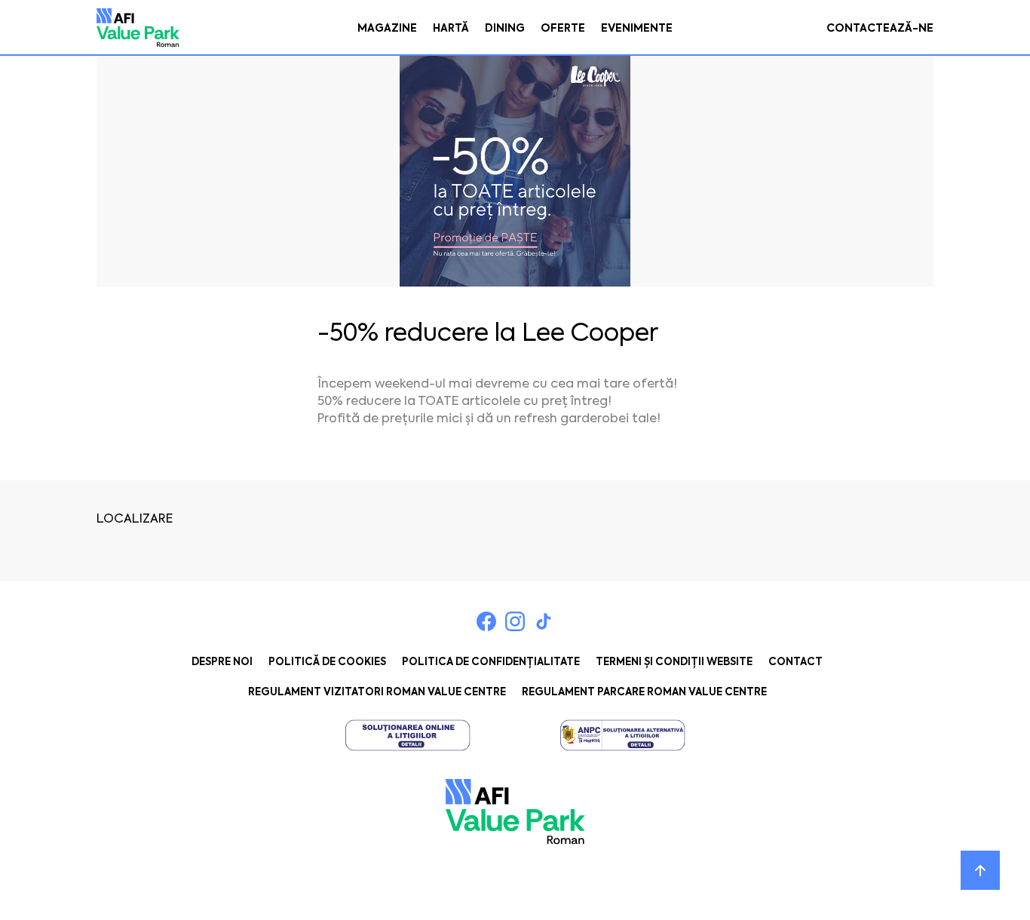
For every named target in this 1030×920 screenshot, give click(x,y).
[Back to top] (980, 870)
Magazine (387, 27)
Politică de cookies (327, 662)
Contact (795, 662)
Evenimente (637, 27)
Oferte (563, 27)
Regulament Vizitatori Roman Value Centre (377, 692)
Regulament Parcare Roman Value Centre (644, 692)
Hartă (451, 27)
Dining (505, 27)
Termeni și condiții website (674, 662)
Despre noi (222, 662)
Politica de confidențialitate (491, 662)
